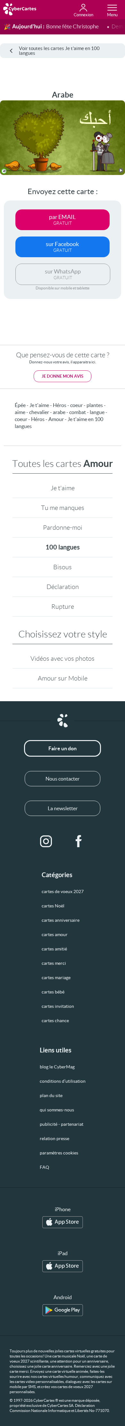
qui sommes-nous (57, 1109)
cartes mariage (56, 977)
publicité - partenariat (61, 1124)
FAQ (44, 1167)
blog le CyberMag (57, 1066)
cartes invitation (58, 1006)
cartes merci (54, 963)
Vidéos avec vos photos (62, 658)
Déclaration (62, 586)
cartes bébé (53, 991)
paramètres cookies (59, 1152)
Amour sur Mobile (63, 678)
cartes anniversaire (60, 920)
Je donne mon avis (62, 376)
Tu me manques (62, 507)
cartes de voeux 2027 (63, 891)
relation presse (54, 1138)
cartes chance (55, 1020)
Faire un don (62, 748)
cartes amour (55, 934)
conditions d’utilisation (63, 1081)
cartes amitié (54, 948)
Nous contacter (62, 779)
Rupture (62, 606)
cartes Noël (53, 905)
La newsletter (63, 808)
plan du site (51, 1095)
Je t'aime (63, 487)
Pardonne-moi (62, 527)
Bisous (62, 567)
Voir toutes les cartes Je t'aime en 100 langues (59, 51)
